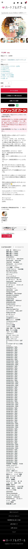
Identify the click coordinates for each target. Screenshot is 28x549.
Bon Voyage (18, 293)
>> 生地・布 (4, 78)
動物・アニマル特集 (11, 330)
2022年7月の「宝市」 (12, 432)
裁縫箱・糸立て (10, 484)
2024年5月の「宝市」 (12, 394)
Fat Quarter (9, 264)
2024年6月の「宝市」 (12, 392)
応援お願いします (11, 503)
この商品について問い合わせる (14, 95)
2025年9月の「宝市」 (12, 366)
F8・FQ (19, 279)
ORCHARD (9, 290)
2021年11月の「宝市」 (12, 446)
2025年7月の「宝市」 (12, 369)
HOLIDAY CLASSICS (12, 295)
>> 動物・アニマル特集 (7, 75)
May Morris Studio (11, 271)
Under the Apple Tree (12, 309)
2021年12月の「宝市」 (12, 444)
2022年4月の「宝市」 (12, 437)
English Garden (10, 304)
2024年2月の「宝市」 (12, 399)
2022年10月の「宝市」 (12, 427)
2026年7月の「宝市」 (12, 349)
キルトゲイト (10, 323)
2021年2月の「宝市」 (12, 462)
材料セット (9, 474)
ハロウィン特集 (10, 326)
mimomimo (9, 491)
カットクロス (18, 264)
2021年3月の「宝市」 (12, 460)
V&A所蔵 (20, 269)
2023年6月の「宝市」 (12, 413)
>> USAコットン (5, 69)
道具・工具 (17, 483)
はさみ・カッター (11, 481)
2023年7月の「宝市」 (12, 411)
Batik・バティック (11, 338)
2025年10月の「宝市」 (12, 364)
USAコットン (17, 250)
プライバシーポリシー (14, 516)
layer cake (18, 260)
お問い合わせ (14, 528)
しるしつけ (9, 483)
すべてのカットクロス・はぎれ (14, 341)
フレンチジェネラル (11, 272)
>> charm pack (5, 68)
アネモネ (16, 267)
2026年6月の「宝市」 (12, 350)
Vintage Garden (10, 291)
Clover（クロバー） (12, 465)
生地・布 (8, 250)
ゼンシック (9, 274)
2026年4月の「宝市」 (12, 354)
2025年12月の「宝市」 (12, 361)
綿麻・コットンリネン (12, 337)
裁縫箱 (8, 488)
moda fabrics (10, 257)
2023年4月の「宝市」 (12, 417)
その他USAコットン (12, 318)
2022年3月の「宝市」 (12, 439)
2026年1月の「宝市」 (12, 359)
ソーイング (9, 472)
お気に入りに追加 (14, 100)
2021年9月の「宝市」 (12, 450)
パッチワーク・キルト (12, 467)
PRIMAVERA (10, 300)
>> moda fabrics (5, 71)
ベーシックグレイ (11, 276)
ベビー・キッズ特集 (11, 331)
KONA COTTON (10, 312)
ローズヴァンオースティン (13, 305)
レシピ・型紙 (18, 474)
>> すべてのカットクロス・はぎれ (10, 66)
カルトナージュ (10, 469)
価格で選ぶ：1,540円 (12, 251)
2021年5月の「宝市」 (12, 457)
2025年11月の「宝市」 (12, 363)
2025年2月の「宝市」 (12, 378)
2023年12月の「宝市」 (12, 403)
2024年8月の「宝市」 (12, 389)
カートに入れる (14, 90)
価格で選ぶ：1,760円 (12, 255)
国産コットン (10, 319)
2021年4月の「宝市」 (12, 458)
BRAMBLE (9, 293)
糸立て (14, 488)
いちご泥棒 (9, 267)
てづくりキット (18, 472)
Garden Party (10, 298)
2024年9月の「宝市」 (12, 387)
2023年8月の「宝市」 (12, 410)
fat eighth (16, 262)
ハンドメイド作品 (11, 490)
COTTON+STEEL (11, 283)
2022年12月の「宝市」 (12, 423)
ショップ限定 (10, 502)
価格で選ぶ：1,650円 (12, 253)
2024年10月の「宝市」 (12, 385)
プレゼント (19, 498)
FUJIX (21, 463)
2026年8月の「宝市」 (12, 347)
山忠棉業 (17, 319)
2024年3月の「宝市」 (12, 397)
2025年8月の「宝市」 (12, 368)
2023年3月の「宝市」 (12, 418)
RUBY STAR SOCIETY (12, 278)
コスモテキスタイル (11, 321)
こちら (18, 129)
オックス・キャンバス (12, 335)
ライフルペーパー (11, 288)
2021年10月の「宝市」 (12, 448)
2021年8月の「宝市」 (12, 451)
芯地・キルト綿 (10, 477)
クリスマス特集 (10, 325)
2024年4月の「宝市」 (12, 396)
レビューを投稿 (6, 235)
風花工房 (19, 488)
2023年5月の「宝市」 (12, 415)
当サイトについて (14, 512)
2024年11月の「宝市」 (12, 383)
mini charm (20, 258)
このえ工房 (20, 486)
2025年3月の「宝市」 (12, 376)
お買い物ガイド (14, 524)
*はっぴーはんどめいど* (13, 495)
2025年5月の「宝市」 (12, 373)
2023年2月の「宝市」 (12, 420)
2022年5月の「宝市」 (12, 436)
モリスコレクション (11, 265)
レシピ (8, 500)
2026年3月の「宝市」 (12, 356)
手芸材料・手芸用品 (11, 463)
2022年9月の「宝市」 (12, 429)
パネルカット (10, 333)
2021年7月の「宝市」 (12, 453)
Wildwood (18, 300)
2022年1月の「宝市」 (12, 443)
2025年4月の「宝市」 (12, 375)
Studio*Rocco (10, 498)
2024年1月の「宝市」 (12, 401)
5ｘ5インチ (20, 285)
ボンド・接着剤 (10, 479)
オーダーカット (10, 258)
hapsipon (9, 497)
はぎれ (14, 500)
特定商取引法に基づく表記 (14, 520)
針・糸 (20, 481)
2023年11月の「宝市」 (12, 404)
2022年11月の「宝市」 (12, 425)
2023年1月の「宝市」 (12, 422)
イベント (8, 345)
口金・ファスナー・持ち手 (13, 476)
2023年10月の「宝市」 (12, 406)
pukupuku (17, 497)
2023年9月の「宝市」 (12, 408)
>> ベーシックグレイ (6, 73)
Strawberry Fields (11, 297)
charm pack (9, 260)
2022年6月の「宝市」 (12, 434)
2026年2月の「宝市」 (12, 357)
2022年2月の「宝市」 (12, 441)
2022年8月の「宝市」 (12, 430)
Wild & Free (9, 307)
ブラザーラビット (11, 269)
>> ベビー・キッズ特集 (7, 76)
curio (16, 290)
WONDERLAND (11, 302)
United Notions (10, 486)
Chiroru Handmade (12, 493)
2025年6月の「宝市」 (12, 371)
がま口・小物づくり (11, 470)
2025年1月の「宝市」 (12, 380)
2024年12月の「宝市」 (12, 382)
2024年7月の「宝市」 (12, 390)
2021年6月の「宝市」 (12, 455)
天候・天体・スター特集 (13, 328)
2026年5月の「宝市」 (12, 352)
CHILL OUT (19, 311)
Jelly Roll (9, 262)
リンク (14, 532)
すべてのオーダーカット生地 (14, 343)
